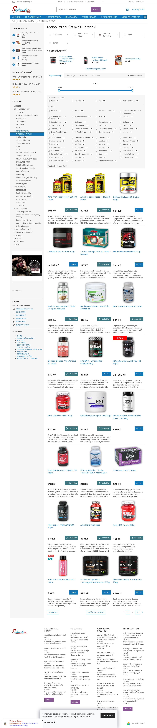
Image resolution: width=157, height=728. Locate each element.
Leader (127, 132)
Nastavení (49, 722)
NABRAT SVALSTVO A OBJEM (27, 115)
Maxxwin (104, 137)
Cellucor (128, 122)
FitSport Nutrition (107, 129)
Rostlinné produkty (23, 193)
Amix (79, 111)
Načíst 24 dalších (95, 612)
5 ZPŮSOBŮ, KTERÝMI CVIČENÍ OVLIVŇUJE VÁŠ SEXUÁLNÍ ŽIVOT (53, 685)
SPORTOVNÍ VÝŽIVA (21, 131)
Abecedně (96, 75)
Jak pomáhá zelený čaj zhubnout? (106, 669)
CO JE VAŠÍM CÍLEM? (22, 109)
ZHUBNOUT (20, 112)
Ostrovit (128, 147)
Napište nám (22, 352)
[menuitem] (16, 17)
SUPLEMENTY (21, 315)
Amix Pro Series (83, 116)
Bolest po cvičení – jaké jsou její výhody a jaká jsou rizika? (133, 650)
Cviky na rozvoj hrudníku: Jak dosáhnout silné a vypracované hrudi (133, 635)
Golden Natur (130, 129)
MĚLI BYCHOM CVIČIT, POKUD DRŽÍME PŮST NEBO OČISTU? (133, 692)
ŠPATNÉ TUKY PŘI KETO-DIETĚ (106, 702)
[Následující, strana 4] (138, 612)
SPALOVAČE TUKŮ (23, 162)
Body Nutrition (58, 122)
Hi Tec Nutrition (83, 132)
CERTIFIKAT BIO (23, 354)
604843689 (20, 312)
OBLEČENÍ (17, 238)
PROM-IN (80, 151)
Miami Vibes (129, 137)
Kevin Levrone (106, 132)
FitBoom (56, 129)
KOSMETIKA (18, 235)
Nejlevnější (71, 75)
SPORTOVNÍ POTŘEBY (22, 229)
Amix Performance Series (58, 117)
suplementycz (22, 318)
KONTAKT (91, 2)
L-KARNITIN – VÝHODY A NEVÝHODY (80, 687)
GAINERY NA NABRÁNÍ (24, 156)
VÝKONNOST (21, 121)
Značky (16, 245)
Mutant (79, 141)
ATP (102, 116)
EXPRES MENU (21, 202)
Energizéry (20, 174)
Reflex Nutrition (59, 154)
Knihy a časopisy (22, 226)
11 (142, 612)
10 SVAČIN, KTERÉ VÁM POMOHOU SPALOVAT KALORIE (105, 685)
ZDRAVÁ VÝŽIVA (20, 187)
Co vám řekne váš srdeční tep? (55, 649)
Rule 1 (103, 154)
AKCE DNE (17, 106)
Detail (139, 210)
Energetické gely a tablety (26, 177)
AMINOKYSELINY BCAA (24, 165)
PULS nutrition (130, 151)
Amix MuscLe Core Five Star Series (132, 112)
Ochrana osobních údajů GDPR (29, 349)
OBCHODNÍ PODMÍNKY (75, 2)
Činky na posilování (23, 212)
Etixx (102, 125)
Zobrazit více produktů (94, 69)
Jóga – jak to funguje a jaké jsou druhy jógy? (132, 665)
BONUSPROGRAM (23, 345)
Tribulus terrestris (23, 143)
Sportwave (57, 157)
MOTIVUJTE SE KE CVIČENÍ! (133, 679)
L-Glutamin (21, 137)
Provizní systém (23, 347)
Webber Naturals (59, 160)
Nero (54, 144)
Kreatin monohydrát (79, 646)
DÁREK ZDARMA (130, 101)
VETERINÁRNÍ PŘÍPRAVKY (23, 232)
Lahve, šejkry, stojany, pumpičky (28, 223)
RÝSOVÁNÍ (20, 125)
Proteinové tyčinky (23, 180)
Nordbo (79, 144)
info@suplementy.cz (24, 309)
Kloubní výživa (21, 184)
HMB (18, 146)
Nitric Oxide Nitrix (23, 140)
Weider (79, 160)
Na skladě (57, 97)
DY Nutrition (81, 125)
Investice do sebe (78, 633)
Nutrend (104, 144)
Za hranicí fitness (107, 160)
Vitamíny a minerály (24, 196)
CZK (130, 2)
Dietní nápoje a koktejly (25, 168)
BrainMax (80, 122)
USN (102, 157)
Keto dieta (20, 205)
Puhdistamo (105, 151)
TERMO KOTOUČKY (24, 356)
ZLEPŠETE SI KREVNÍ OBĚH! (54, 672)
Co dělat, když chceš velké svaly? (55, 636)
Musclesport (57, 141)
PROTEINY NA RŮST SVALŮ (26, 152)
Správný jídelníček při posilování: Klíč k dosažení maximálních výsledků (107, 637)
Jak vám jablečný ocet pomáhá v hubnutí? (106, 654)
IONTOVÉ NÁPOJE (23, 171)
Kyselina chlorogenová (80, 672)
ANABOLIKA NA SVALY (24, 134)
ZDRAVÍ (18, 128)
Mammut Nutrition (84, 137)
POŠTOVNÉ (21, 343)
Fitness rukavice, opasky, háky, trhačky (28, 216)
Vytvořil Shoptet (138, 723)
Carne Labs (105, 122)
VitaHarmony (130, 157)
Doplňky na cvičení (23, 220)
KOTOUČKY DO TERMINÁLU (27, 358)
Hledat (96, 9)
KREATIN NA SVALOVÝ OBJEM (27, 159)
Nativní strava (21, 199)
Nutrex (127, 144)
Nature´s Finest (130, 141)
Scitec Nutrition (130, 154)
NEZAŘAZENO (19, 241)
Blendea (127, 116)
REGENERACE (21, 118)
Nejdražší (83, 75)
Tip (102, 101)
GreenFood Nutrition (59, 133)
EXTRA (19, 149)
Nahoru (54, 612)
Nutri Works (81, 147)
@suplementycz (22, 325)
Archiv (49, 700)
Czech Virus (57, 125)
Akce (54, 101)
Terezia (79, 157)
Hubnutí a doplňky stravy (81, 659)
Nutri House (57, 147)
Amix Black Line (106, 111)
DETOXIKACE (21, 190)
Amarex (55, 111)
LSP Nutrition (57, 137)
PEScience (57, 151)
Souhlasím (107, 715)
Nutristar (104, 147)
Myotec (103, 141)
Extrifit (127, 125)
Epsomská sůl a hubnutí (54, 661)
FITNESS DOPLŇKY (20, 208)
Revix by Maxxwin (83, 154)
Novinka (79, 101)
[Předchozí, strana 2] (128, 612)
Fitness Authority (83, 129)
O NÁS (60, 2)
